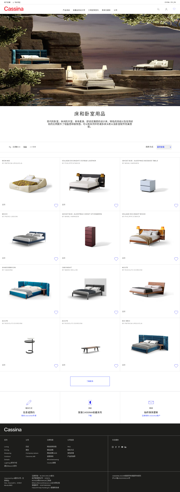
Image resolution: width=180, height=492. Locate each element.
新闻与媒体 (106, 10)
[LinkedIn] (125, 448)
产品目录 (66, 10)
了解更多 (90, 381)
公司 (115, 10)
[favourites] (174, 9)
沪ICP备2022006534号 (121, 478)
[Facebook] (116, 448)
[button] (56, 205)
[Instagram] (112, 448)
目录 (90, 408)
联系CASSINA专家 (29, 415)
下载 (90, 415)
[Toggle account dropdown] (166, 8)
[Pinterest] (119, 448)
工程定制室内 (93, 10)
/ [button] (170, 2)
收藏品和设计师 (79, 10)
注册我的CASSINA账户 (151, 415)
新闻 (151, 408)
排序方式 (149, 147)
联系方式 (29, 408)
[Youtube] (122, 448)
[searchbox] (158, 9)
